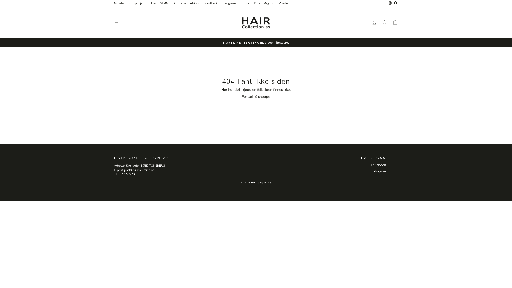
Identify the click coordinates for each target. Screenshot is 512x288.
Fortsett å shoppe (256, 96)
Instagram (378, 171)
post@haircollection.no (139, 170)
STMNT (165, 3)
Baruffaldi (210, 3)
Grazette (180, 3)
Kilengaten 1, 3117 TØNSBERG (145, 165)
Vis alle (283, 3)
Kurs (257, 3)
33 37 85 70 (127, 174)
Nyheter (119, 3)
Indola (152, 3)
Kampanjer (136, 3)
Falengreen (228, 3)
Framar (245, 3)
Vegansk (269, 3)
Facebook (378, 165)
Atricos (194, 3)
